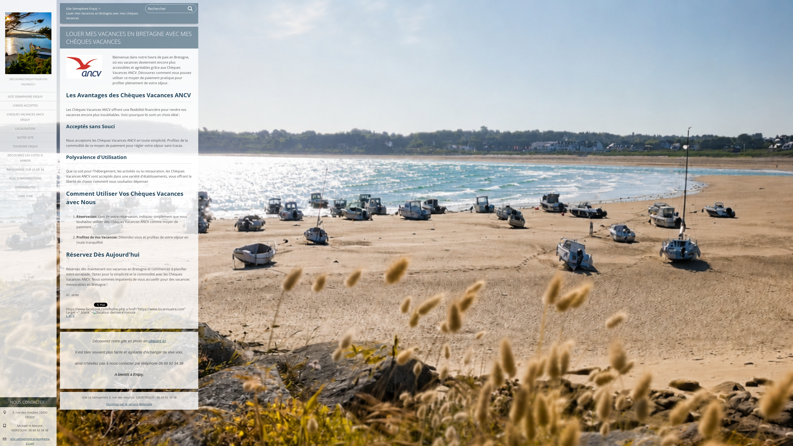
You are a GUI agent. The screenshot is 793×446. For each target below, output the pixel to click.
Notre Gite (25, 137)
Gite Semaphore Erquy (25, 96)
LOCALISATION (25, 128)
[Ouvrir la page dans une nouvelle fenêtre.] (84, 67)
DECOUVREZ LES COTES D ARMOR (25, 158)
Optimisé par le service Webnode (129, 404)
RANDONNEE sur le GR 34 (25, 169)
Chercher (190, 9)
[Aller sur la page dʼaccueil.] (28, 38)
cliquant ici (157, 341)
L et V (70, 315)
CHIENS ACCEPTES (25, 105)
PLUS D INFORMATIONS (25, 178)
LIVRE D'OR (25, 196)
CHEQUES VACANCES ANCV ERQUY (25, 117)
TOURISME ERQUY (25, 146)
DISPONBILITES (25, 187)
